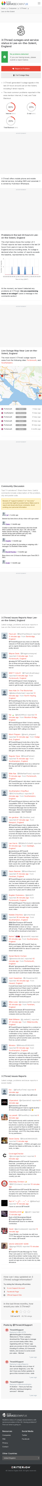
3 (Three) (23, 8)
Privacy (5, 1443)
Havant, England (15, 983)
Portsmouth (32, 360)
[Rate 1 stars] (13, 1311)
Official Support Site (14, 1295)
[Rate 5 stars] (29, 1311)
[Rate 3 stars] (21, 1311)
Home (3, 8)
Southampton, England (18, 761)
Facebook (25, 1439)
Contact (5, 1447)
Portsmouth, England (17, 659)
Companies (13, 8)
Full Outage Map (22, 75)
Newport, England (16, 822)
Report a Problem (22, 69)
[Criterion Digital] (21, 1467)
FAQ (3, 1439)
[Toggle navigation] (39, 3)
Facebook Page (13, 1292)
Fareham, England (16, 876)
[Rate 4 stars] (25, 1311)
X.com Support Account (16, 1288)
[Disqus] (21, 537)
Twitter (24, 1435)
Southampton (6, 363)
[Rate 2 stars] (17, 1311)
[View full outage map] (21, 385)
